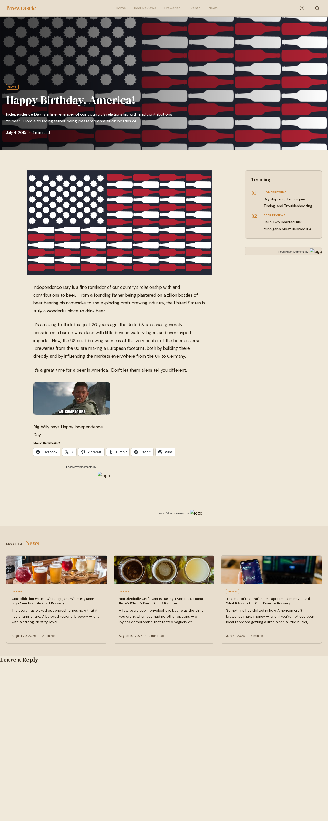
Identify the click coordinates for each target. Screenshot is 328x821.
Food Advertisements (79, 466)
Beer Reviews (145, 8)
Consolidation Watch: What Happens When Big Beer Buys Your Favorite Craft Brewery (53, 601)
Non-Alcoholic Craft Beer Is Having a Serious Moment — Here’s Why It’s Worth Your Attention (163, 601)
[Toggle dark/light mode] (301, 8)
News (213, 8)
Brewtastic (21, 8)
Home (121, 8)
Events (194, 8)
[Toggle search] (317, 8)
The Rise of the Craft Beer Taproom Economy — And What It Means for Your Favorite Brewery (268, 601)
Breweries (172, 8)
